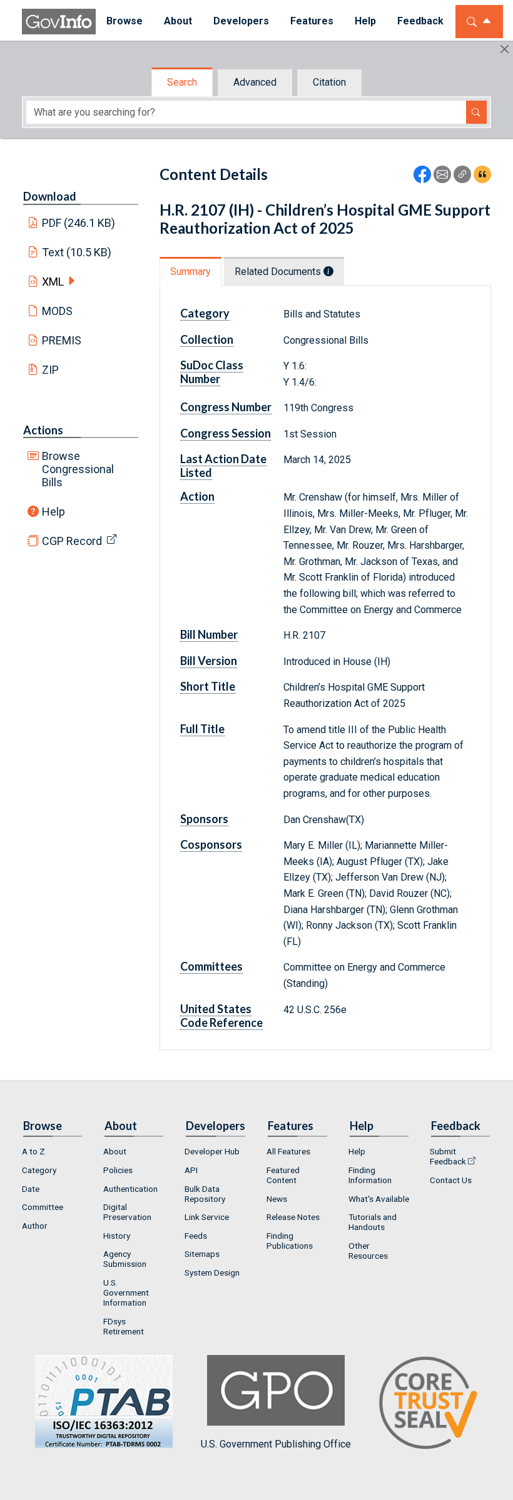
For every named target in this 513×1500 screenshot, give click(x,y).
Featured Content (283, 1175)
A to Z (33, 1151)
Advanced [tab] (255, 82)
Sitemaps (202, 1254)
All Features (288, 1151)
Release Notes (293, 1217)
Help (53, 511)
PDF (79, 222)
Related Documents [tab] (279, 272)
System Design (212, 1273)
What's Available (378, 1199)
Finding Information (370, 1175)
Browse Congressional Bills (78, 469)
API (191, 1170)
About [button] (178, 21)
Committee (42, 1207)
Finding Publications (290, 1241)
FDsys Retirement (123, 1326)
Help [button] (365, 21)
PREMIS (61, 340)
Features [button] (311, 21)
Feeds (196, 1236)
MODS (57, 311)
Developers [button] (241, 21)
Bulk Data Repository (205, 1194)
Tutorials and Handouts (372, 1222)
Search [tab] (182, 82)
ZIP (50, 369)
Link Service (207, 1217)
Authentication (130, 1189)
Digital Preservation (127, 1212)
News (277, 1199)
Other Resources (368, 1251)
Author (35, 1226)
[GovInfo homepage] (59, 21)
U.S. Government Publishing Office (276, 1443)
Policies (118, 1170)
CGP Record (72, 541)
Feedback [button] (420, 21)
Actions (43, 430)
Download (49, 196)
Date (30, 1189)
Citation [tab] (329, 82)
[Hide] (504, 49)
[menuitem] (124, 21)
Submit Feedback (448, 1156)
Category (39, 1170)
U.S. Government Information (126, 1293)
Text (77, 252)
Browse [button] (124, 21)
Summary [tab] (190, 272)
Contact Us (451, 1180)
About (114, 1151)
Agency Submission (124, 1259)
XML (53, 281)
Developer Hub (212, 1151)
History (116, 1236)
